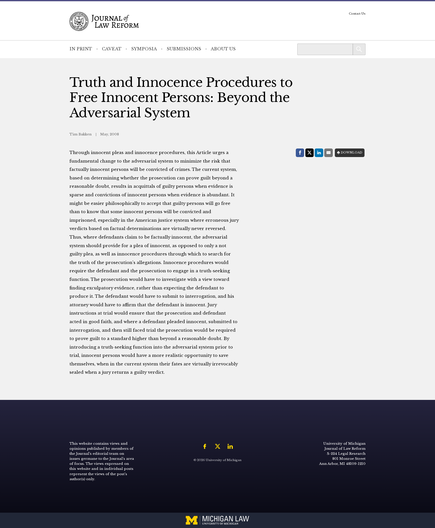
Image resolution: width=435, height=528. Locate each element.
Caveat (112, 49)
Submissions (184, 49)
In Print (80, 49)
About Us (223, 49)
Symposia (144, 49)
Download (351, 152)
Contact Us (357, 13)
